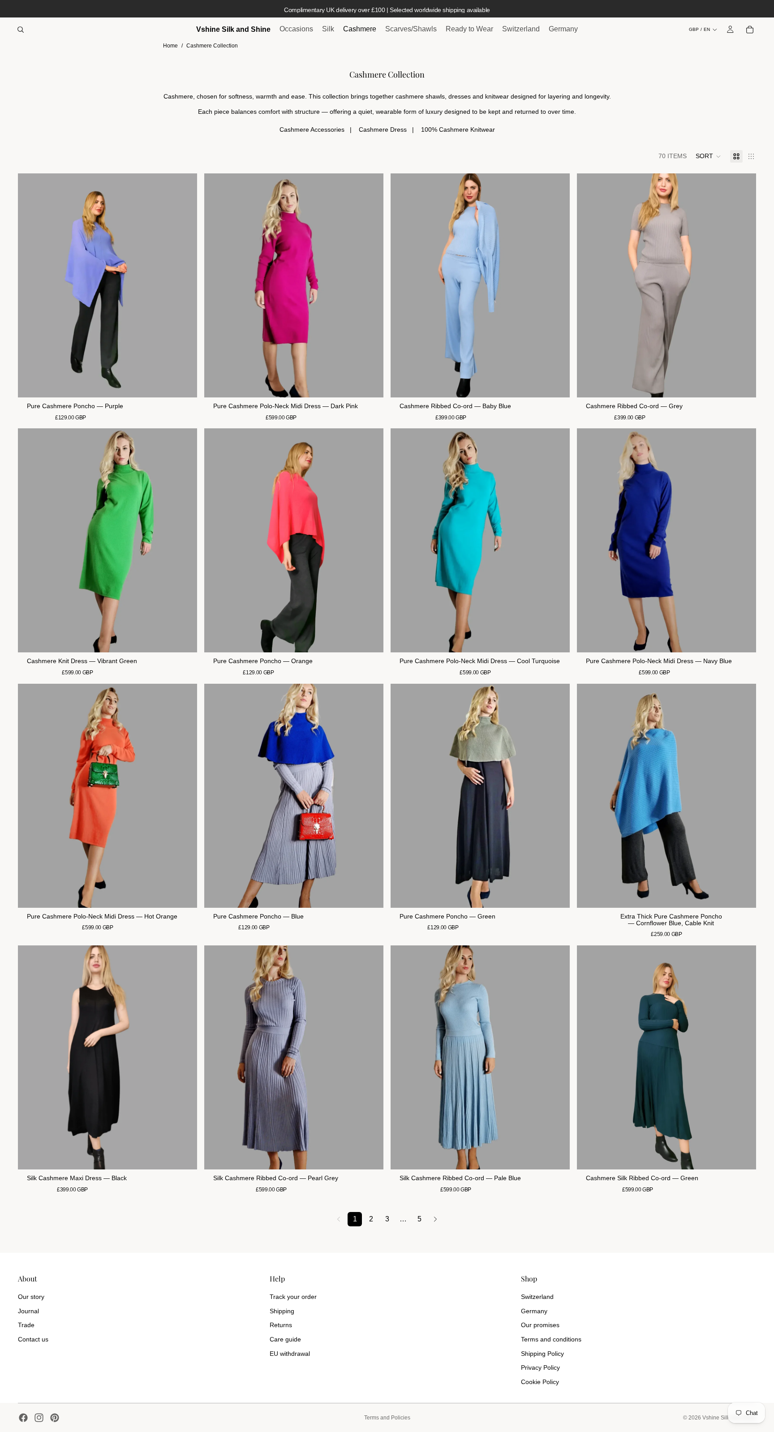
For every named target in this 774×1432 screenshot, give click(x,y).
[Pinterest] (54, 1417)
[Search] (20, 29)
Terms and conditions (551, 1339)
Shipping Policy (542, 1353)
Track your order (293, 1296)
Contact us (33, 1339)
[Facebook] (23, 1417)
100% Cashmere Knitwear (458, 129)
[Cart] (750, 29)
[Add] (183, 383)
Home (170, 46)
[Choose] (556, 383)
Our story (31, 1296)
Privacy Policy (540, 1367)
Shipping (282, 1311)
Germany (534, 1311)
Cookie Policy (540, 1381)
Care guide (285, 1339)
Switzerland (537, 1296)
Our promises (540, 1324)
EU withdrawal (290, 1353)
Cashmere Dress (383, 129)
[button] (708, 156)
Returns (281, 1324)
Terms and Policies (387, 1418)
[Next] (435, 1219)
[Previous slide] (31, 285)
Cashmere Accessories (312, 129)
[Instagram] (39, 1417)
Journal (28, 1311)
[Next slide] (183, 285)
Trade (26, 1324)
